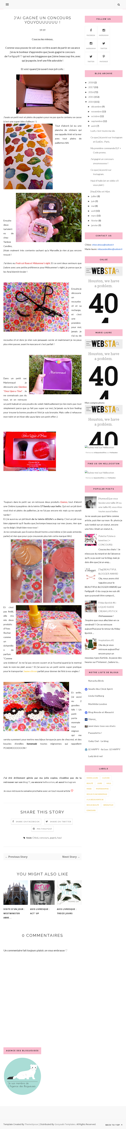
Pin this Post (44, 829)
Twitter (103, 48)
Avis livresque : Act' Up (40, 911)
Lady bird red (95, 756)
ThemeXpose (31, 1124)
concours (44, 837)
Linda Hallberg (96, 695)
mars (93, 215)
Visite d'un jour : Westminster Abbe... (14, 913)
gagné (53, 837)
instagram (103, 35)
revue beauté (93, 805)
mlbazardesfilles (100, 452)
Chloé (35, 837)
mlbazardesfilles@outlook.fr (110, 249)
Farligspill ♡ (15, 56)
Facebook (91, 35)
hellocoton (49, 782)
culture (106, 778)
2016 (91, 92)
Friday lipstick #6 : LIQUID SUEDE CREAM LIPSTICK (107, 607)
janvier (94, 225)
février (94, 220)
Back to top (112, 1125)
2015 (91, 96)
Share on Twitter (60, 821)
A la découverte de (95, 800)
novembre (96, 111)
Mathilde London (97, 704)
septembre (97, 121)
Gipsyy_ (92, 719)
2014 (91, 101)
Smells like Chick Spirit (100, 689)
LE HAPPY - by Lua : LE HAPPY (104, 749)
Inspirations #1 (106, 640)
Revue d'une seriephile (97, 794)
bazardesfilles (99, 478)
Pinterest (104, 61)
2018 (91, 82)
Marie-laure (92, 778)
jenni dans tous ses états (102, 726)
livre (99, 783)
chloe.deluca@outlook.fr (103, 245)
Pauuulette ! (95, 732)
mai (93, 206)
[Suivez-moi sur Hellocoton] (99, 447)
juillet (94, 196)
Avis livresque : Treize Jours (67, 911)
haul (59, 837)
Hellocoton (114, 452)
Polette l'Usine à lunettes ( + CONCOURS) (106, 540)
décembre (96, 106)
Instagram (70, 782)
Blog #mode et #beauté (101, 712)
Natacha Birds (96, 680)
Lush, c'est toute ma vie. (103, 130)
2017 (91, 87)
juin (93, 201)
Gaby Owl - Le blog (98, 741)
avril (93, 210)
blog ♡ (26, 782)
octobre (95, 116)
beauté (90, 783)
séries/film (108, 805)
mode (89, 789)
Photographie (102, 789)
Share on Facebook (28, 821)
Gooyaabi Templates (65, 1124)
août (93, 125)
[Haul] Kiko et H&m (100, 191)
